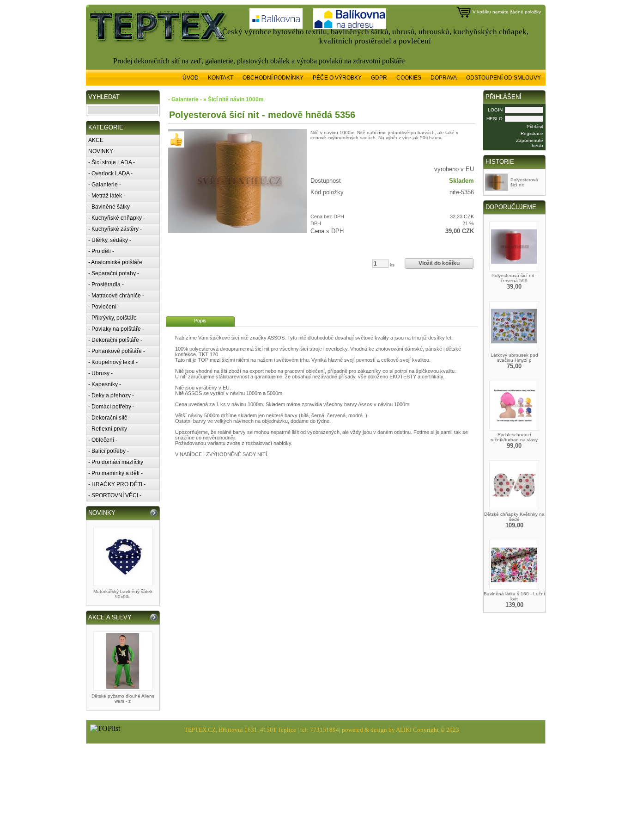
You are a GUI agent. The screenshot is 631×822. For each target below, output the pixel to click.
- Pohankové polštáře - (116, 351)
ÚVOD (190, 77)
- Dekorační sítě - (109, 417)
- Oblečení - (102, 440)
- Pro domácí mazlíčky (115, 462)
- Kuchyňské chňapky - (116, 218)
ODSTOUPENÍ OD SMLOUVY (503, 77)
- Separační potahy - (113, 273)
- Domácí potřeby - (111, 406)
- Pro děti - (101, 251)
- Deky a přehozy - (111, 395)
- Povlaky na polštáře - (116, 329)
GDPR (379, 77)
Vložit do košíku (439, 263)
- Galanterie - (104, 184)
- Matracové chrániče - (116, 295)
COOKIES (408, 77)
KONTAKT (220, 77)
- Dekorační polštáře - (115, 340)
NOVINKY (100, 151)
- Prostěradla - (106, 284)
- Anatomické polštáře (115, 262)
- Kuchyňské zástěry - (115, 229)
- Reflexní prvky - (109, 429)
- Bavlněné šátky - (110, 207)
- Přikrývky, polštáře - (114, 318)
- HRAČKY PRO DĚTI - (117, 484)
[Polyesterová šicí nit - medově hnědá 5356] (237, 181)
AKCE (95, 140)
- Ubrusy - (100, 373)
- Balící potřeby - (108, 451)
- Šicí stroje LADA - (111, 162)
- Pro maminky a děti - (115, 473)
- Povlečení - (104, 306)
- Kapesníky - (104, 384)
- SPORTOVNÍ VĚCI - (114, 495)
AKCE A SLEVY (110, 617)
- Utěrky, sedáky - (109, 240)
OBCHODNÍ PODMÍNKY (273, 77)
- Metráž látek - (106, 195)
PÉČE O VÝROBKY (337, 77)
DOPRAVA (444, 77)
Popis (200, 320)
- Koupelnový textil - (113, 362)
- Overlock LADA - (110, 173)
